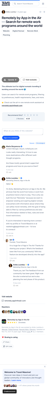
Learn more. (16, 380)
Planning (6, 35)
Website (6, 31)
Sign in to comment (11, 138)
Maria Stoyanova (13, 146)
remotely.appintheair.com (12, 105)
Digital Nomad (18, 31)
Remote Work (32, 31)
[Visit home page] (6, 4)
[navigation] (43, 4)
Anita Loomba (11, 12)
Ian (11, 240)
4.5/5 (29, 332)
